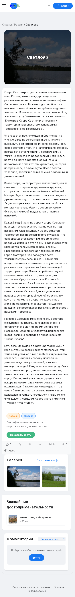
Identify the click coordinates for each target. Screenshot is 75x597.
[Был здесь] (40, 444)
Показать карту (20, 434)
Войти (36, 557)
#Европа (28, 415)
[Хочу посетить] (20, 444)
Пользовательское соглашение (31, 587)
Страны (7, 24)
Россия (18, 24)
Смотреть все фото (49, 460)
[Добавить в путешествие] (30, 444)
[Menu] (4, 5)
